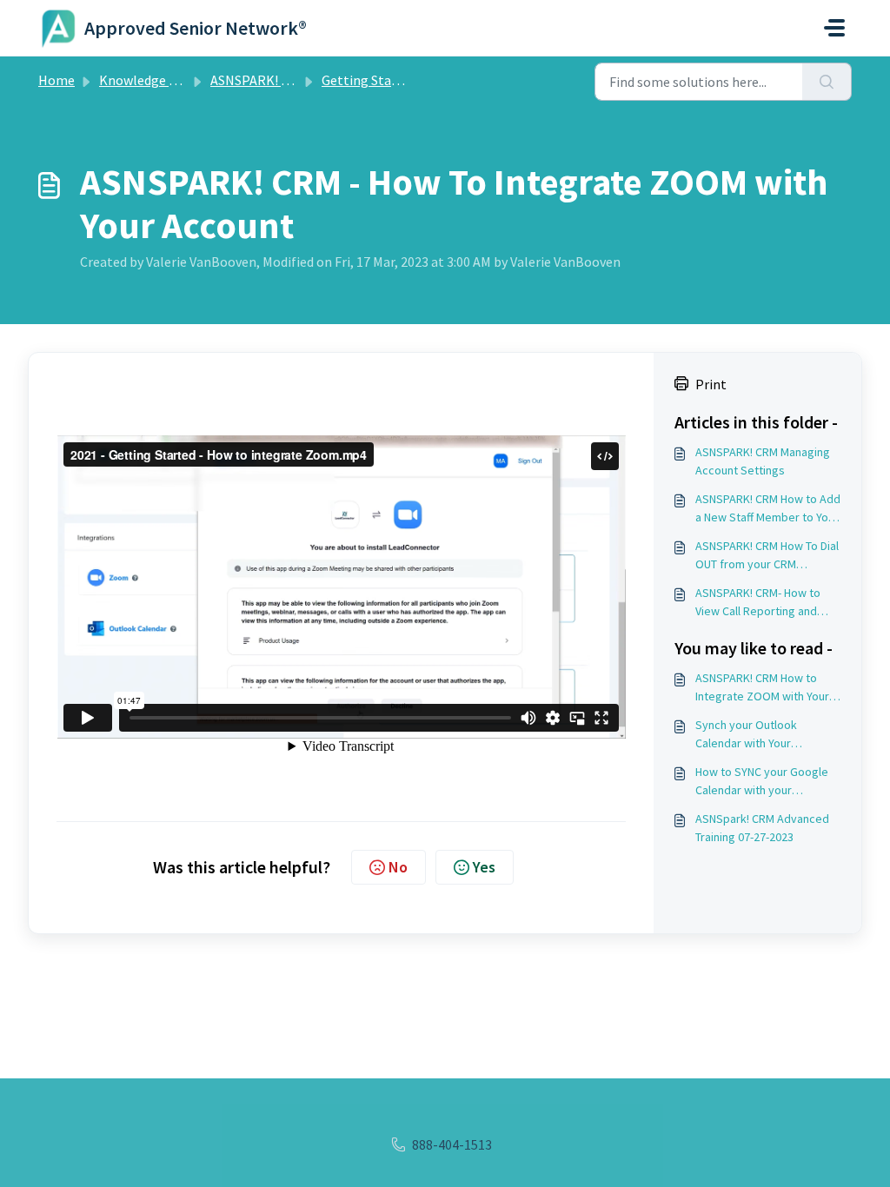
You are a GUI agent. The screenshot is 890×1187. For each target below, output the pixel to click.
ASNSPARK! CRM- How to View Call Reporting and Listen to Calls (757, 602)
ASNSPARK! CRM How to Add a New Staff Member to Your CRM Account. (767, 509)
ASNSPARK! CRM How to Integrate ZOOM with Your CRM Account (762, 688)
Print (711, 384)
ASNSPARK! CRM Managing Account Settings (762, 461)
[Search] (827, 82)
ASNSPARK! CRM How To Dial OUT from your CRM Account (767, 556)
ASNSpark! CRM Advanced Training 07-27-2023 (762, 828)
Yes (484, 867)
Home (56, 80)
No (398, 867)
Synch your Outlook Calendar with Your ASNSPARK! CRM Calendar (761, 735)
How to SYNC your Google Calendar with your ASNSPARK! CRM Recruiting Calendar (764, 781)
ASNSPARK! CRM (259, 80)
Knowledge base (147, 80)
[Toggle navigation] (834, 27)
